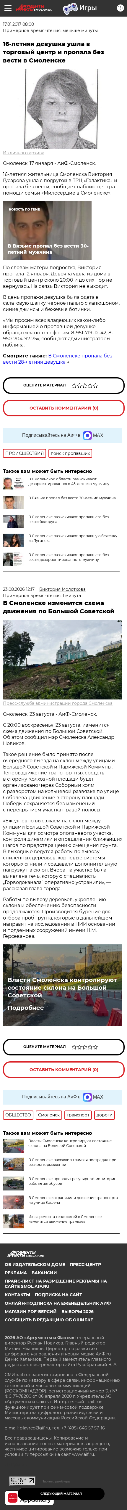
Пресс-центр (85, 1264)
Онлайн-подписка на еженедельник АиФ (58, 1303)
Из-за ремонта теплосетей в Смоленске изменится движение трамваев (65, 1219)
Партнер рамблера (56, 1481)
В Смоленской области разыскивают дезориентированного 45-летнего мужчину (68, 481)
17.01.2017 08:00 (18, 24)
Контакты (17, 1294)
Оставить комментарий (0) (64, 408)
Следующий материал (61, 1494)
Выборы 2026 (77, 1311)
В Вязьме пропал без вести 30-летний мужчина (72, 498)
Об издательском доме (35, 1264)
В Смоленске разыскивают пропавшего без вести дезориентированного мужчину (68, 557)
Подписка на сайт (58, 1294)
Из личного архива (23, 152)
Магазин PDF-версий (31, 1311)
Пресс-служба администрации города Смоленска (58, 703)
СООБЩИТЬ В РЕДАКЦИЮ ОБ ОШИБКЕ (49, 1320)
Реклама (16, 1272)
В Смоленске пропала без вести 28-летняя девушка (58, 359)
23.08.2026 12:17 (19, 589)
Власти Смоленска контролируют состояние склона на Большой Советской (62, 987)
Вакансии (44, 1272)
